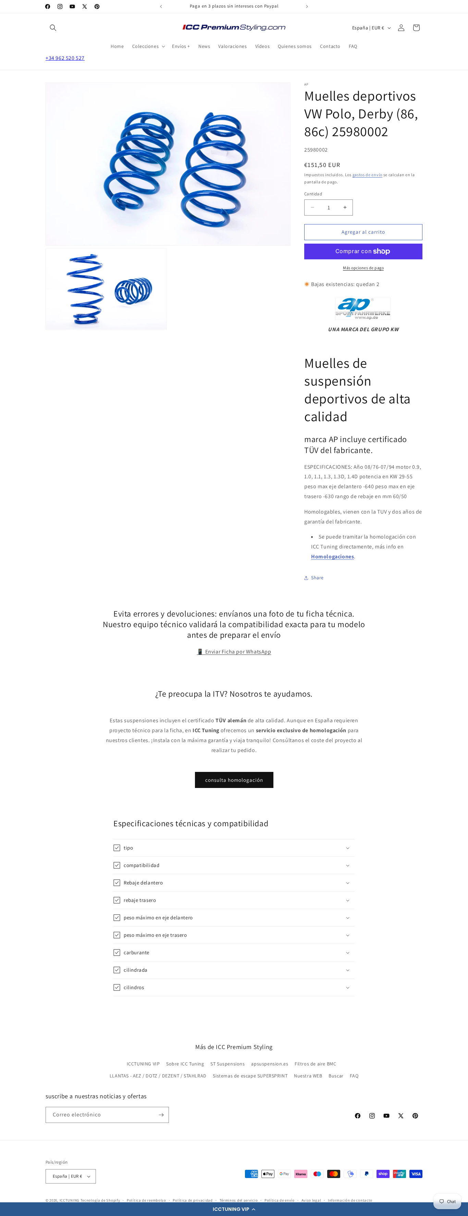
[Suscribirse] (161, 1115)
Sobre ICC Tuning (185, 1064)
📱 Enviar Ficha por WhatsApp (234, 651)
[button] (234, 1209)
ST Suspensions (227, 1064)
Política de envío (279, 1200)
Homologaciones (332, 556)
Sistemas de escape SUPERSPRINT (250, 1076)
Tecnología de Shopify (100, 1200)
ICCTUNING (69, 1200)
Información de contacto (350, 1200)
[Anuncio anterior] (161, 6)
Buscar (336, 1076)
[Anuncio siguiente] (307, 6)
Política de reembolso (146, 1200)
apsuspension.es (269, 1064)
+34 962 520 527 (65, 58)
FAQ (354, 1076)
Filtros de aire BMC (315, 1064)
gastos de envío (368, 174)
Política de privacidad (192, 1200)
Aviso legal (311, 1200)
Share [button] (317, 577)
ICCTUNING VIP (143, 1064)
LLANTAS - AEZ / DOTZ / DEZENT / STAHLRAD (158, 1076)
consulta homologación (234, 780)
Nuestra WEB (308, 1076)
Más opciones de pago (363, 267)
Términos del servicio (239, 1200)
